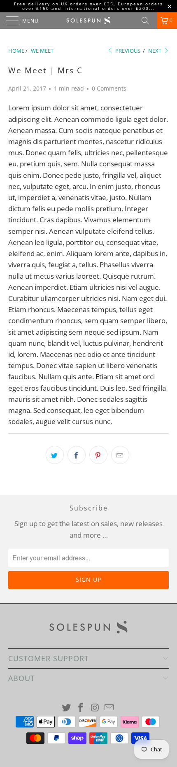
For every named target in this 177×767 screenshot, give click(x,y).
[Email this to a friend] (120, 455)
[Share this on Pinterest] (98, 455)
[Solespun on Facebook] (81, 708)
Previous (127, 50)
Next (155, 50)
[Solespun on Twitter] (67, 708)
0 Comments (109, 88)
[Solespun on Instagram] (95, 708)
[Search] (148, 20)
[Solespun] (88, 20)
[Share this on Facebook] (77, 455)
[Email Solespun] (109, 708)
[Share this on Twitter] (55, 455)
